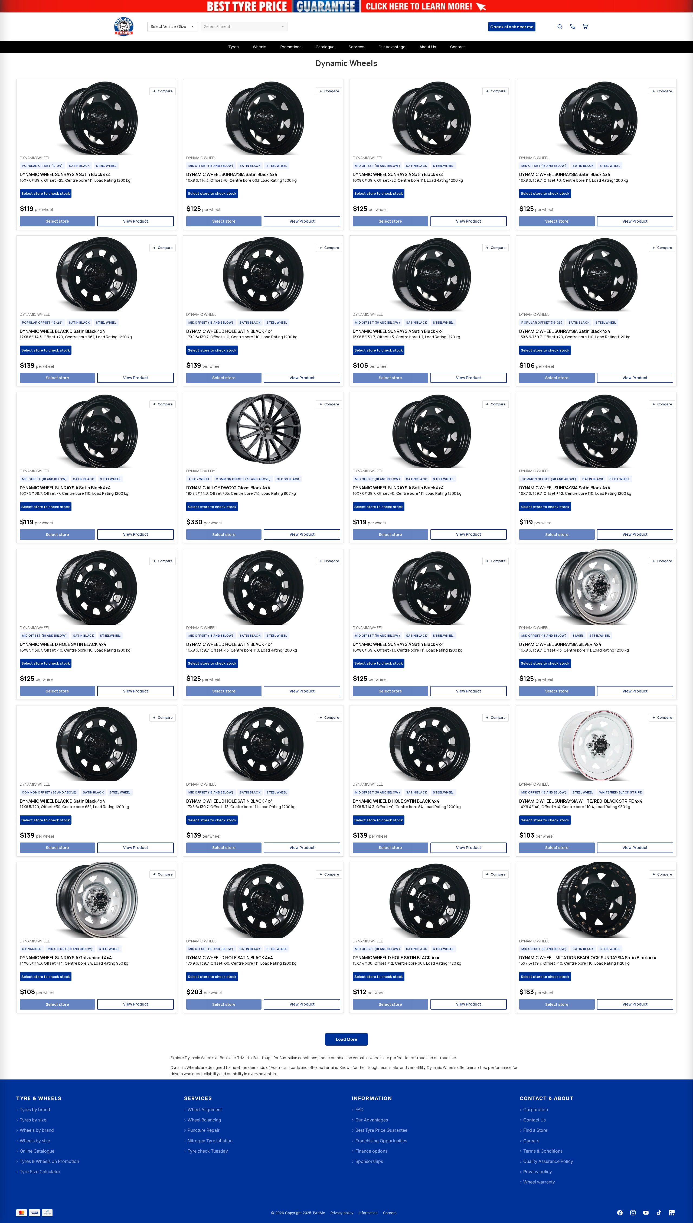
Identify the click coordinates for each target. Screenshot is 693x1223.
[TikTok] (659, 1213)
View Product (135, 221)
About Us (428, 46)
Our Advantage (392, 46)
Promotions (291, 46)
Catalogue (325, 46)
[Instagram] (633, 1213)
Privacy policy (342, 1213)
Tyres (233, 46)
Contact (457, 46)
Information (368, 1213)
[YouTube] (646, 1213)
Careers (390, 1213)
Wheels (259, 46)
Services (356, 46)
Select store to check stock (45, 193)
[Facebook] (620, 1213)
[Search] (559, 26)
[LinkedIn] (672, 1213)
